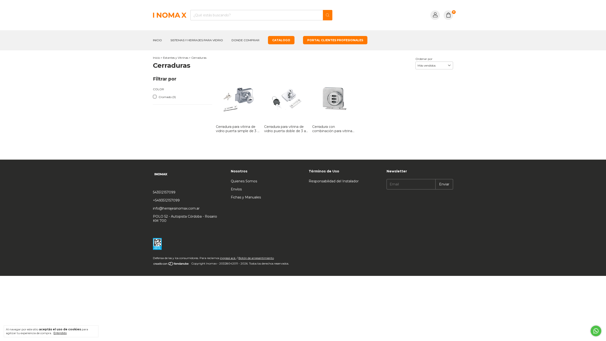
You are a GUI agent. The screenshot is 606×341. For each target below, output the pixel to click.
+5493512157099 (166, 200)
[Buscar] (327, 15)
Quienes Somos (244, 181)
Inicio (157, 40)
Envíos (236, 189)
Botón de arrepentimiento (256, 258)
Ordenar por (423, 59)
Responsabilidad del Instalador (334, 181)
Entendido (60, 333)
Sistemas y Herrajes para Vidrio (196, 40)
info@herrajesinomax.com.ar (176, 208)
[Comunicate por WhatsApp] (596, 331)
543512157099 (164, 192)
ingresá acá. (228, 258)
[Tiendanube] (171, 264)
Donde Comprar (245, 40)
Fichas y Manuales (246, 197)
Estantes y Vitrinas (175, 57)
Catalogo (281, 40)
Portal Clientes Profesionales (335, 40)
